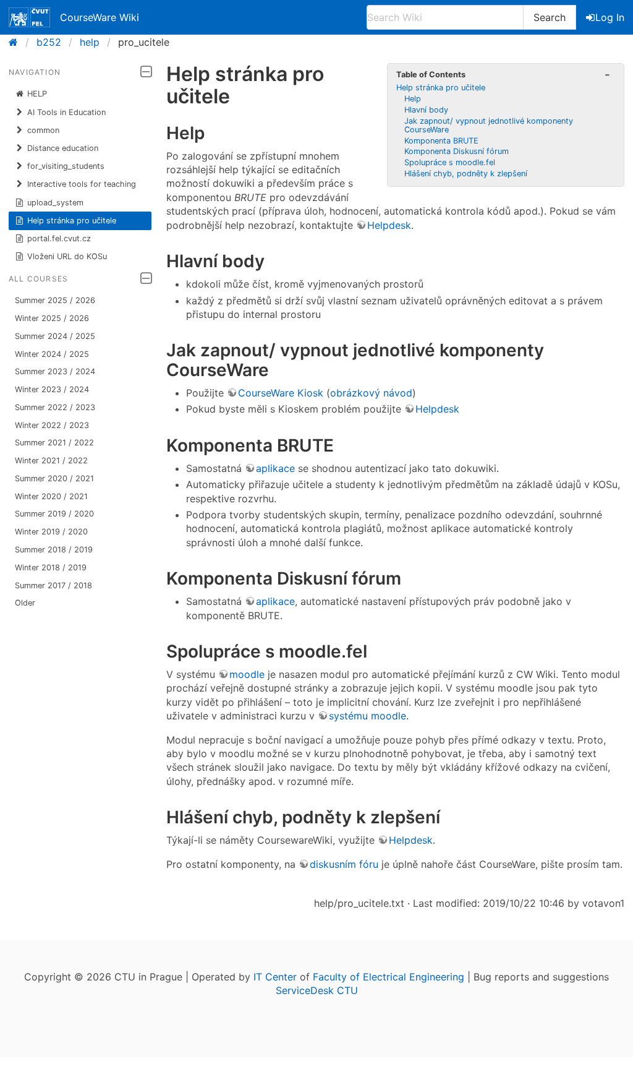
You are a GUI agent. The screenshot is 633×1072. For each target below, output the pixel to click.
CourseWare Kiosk (280, 393)
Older (25, 602)
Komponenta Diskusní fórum (456, 151)
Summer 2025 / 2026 (55, 300)
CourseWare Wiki (99, 17)
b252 (48, 42)
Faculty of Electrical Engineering (388, 977)
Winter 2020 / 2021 (51, 496)
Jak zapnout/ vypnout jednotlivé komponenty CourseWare (488, 125)
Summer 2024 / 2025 (55, 336)
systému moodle (367, 716)
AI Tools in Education (66, 112)
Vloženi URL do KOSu (67, 256)
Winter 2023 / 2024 (52, 389)
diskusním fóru (344, 864)
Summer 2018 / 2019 (54, 549)
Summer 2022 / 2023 (55, 407)
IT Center (275, 977)
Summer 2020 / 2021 (54, 478)
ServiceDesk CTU (317, 990)
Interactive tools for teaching (81, 184)
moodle (247, 674)
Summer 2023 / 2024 (55, 371)
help (90, 42)
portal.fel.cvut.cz (59, 238)
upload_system (55, 202)
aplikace (275, 468)
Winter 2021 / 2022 (51, 460)
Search (549, 17)
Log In (609, 17)
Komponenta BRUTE (441, 140)
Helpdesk (389, 225)
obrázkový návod (371, 393)
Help (412, 98)
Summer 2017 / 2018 (53, 585)
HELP (37, 93)
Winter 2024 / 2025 (52, 354)
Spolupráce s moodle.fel (449, 162)
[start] (17, 42)
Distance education (62, 148)
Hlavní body (426, 109)
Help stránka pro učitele (71, 220)
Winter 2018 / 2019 (51, 567)
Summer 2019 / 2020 (54, 513)
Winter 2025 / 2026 (52, 318)
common (43, 130)
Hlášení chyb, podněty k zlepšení (465, 173)
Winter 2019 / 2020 (51, 531)
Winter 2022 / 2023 (52, 425)
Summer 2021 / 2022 (54, 442)
